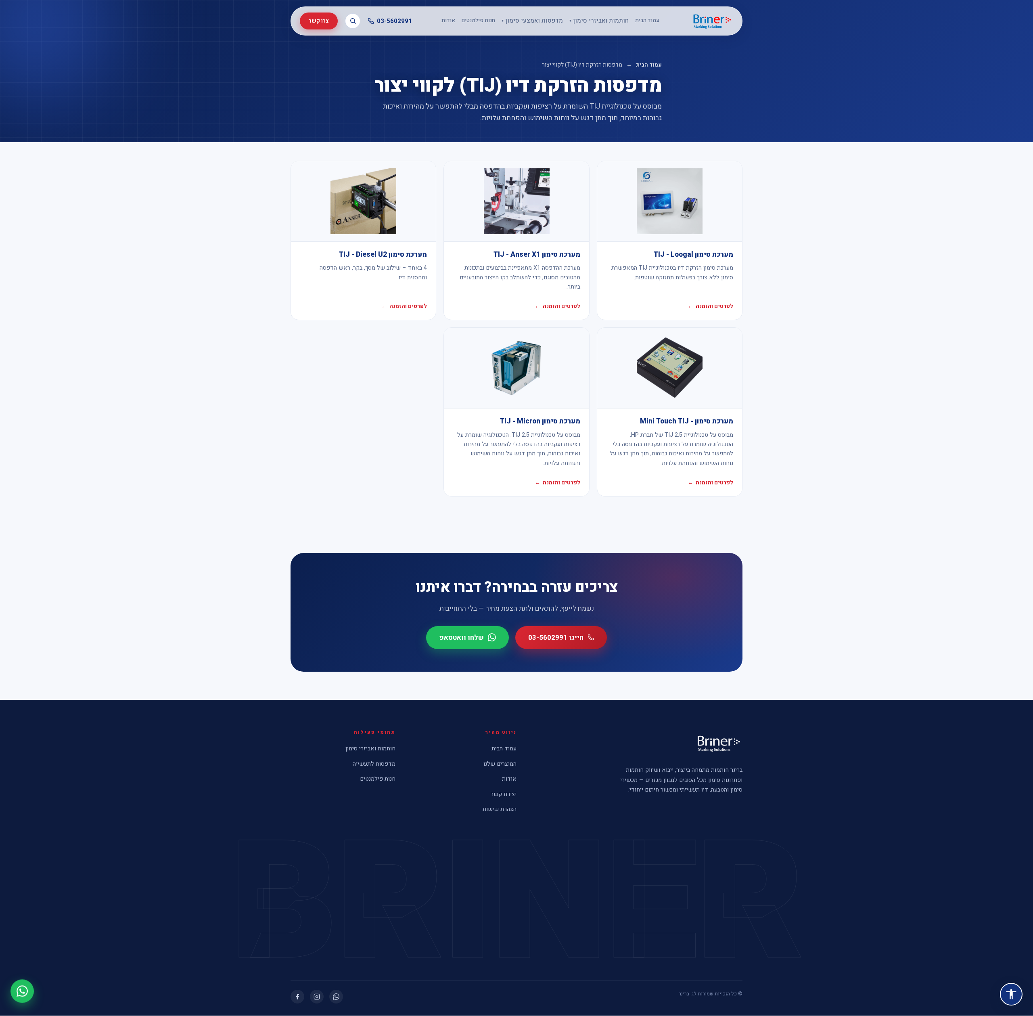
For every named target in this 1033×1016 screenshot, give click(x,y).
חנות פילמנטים (478, 21)
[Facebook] (297, 996)
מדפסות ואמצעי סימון (532, 20)
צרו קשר (319, 21)
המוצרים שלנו (499, 764)
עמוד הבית (647, 21)
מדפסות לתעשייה (374, 764)
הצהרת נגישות (499, 809)
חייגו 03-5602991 (555, 638)
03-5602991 (394, 21)
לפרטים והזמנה (710, 306)
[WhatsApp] (336, 996)
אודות (448, 21)
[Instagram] (317, 996)
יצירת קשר (503, 794)
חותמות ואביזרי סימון (599, 20)
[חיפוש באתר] (352, 21)
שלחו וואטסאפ (461, 638)
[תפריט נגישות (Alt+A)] (1011, 994)
